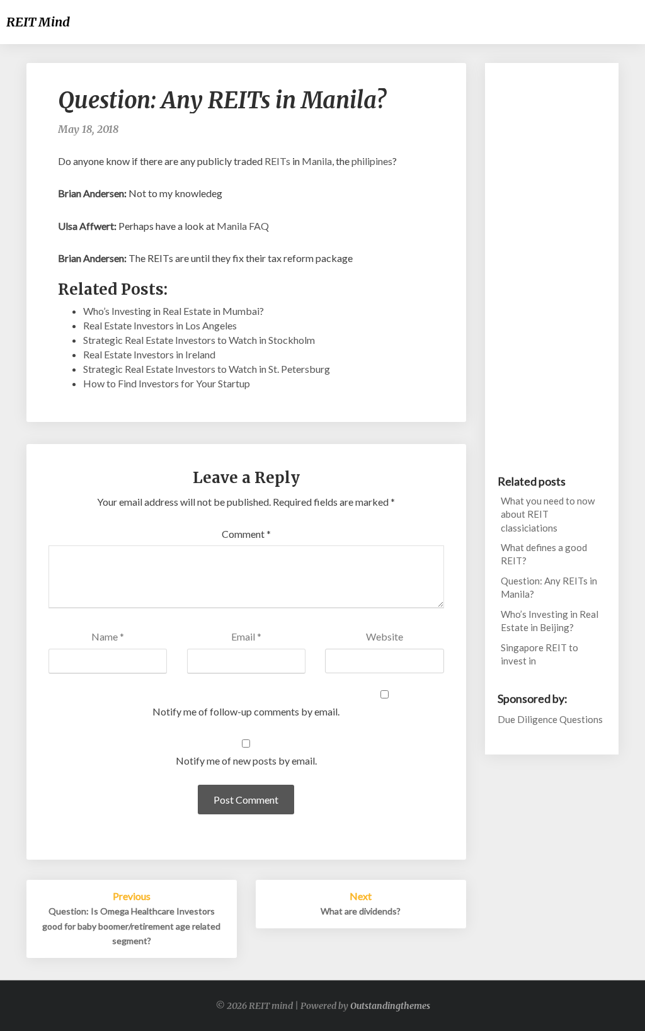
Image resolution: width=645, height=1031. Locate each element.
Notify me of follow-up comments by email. (246, 711)
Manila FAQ (243, 226)
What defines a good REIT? (544, 554)
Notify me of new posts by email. (246, 760)
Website (384, 636)
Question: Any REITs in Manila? (549, 587)
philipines (371, 161)
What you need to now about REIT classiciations (548, 514)
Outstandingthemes (390, 1005)
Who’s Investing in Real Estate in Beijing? (549, 620)
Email (246, 636)
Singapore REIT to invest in (539, 654)
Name (107, 636)
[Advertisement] (552, 264)
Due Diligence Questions (550, 719)
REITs (277, 161)
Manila (317, 161)
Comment (246, 534)
